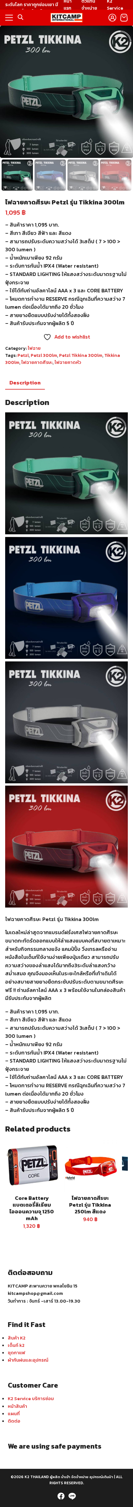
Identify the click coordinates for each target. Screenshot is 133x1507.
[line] (72, 1496)
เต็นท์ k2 (16, 1345)
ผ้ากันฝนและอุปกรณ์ (28, 1360)
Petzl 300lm (44, 355)
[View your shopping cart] (124, 18)
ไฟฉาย (34, 348)
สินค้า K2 (17, 1337)
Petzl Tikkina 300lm (80, 355)
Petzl (23, 355)
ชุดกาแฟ (16, 1352)
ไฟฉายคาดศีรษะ (37, 362)
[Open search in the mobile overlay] (21, 17)
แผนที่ (14, 1413)
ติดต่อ (14, 1421)
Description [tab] (25, 382)
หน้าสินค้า (17, 1406)
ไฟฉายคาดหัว (68, 362)
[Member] (112, 18)
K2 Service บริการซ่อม (31, 1398)
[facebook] (61, 1496)
